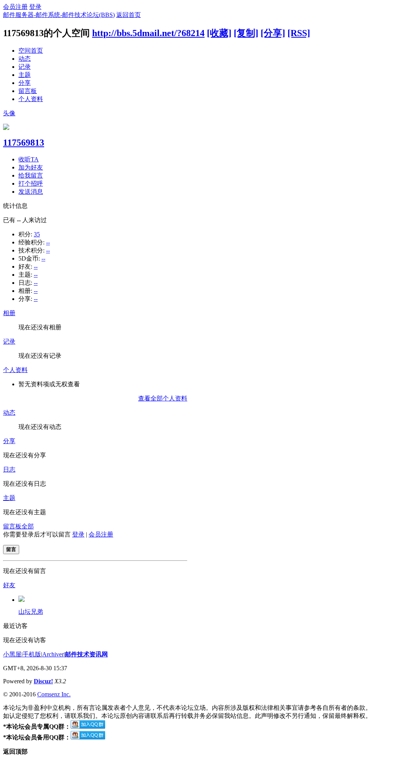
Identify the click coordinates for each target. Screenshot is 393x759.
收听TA (28, 159)
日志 (9, 469)
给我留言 (30, 175)
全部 (27, 526)
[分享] (273, 33)
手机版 (32, 654)
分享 (24, 83)
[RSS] (298, 33)
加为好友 (30, 167)
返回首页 (128, 15)
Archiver (53, 654)
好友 (9, 585)
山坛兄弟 (30, 611)
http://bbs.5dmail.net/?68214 (148, 33)
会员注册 (15, 6)
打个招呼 (30, 183)
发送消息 (30, 191)
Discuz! (43, 681)
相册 (9, 313)
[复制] (246, 33)
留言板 (27, 91)
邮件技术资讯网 (86, 654)
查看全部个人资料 (162, 398)
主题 (24, 74)
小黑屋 (12, 654)
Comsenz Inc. (54, 694)
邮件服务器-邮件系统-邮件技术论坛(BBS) (59, 15)
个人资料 (30, 99)
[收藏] (219, 33)
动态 (24, 58)
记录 (24, 66)
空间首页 (30, 50)
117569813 (23, 143)
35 (37, 234)
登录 (35, 6)
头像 (9, 113)
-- (48, 242)
